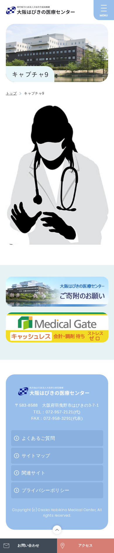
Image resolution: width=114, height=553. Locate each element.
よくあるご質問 (38, 438)
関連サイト (34, 472)
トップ (11, 93)
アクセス (85, 545)
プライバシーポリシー (46, 490)
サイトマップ (36, 455)
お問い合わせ (28, 545)
